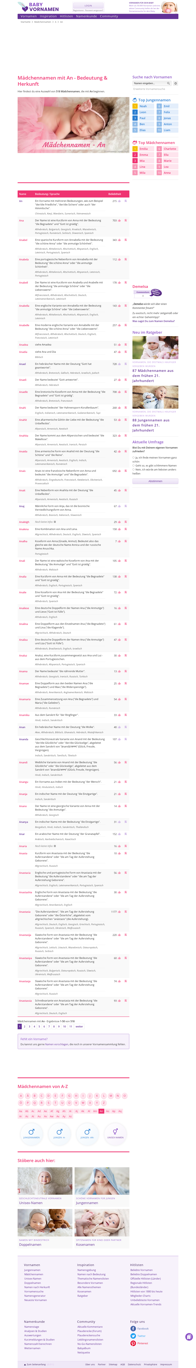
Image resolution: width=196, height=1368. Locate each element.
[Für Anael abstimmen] (119, 364)
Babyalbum (83, 1348)
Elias (143, 130)
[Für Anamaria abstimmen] (119, 699)
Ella (166, 155)
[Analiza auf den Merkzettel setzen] (125, 639)
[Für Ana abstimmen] (119, 220)
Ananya (23, 822)
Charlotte (170, 149)
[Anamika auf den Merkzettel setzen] (125, 715)
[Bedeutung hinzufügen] (54, 522)
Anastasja (24, 981)
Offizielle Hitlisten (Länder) (145, 1278)
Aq (120, 1111)
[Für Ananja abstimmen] (119, 794)
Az (70, 1116)
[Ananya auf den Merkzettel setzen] (125, 821)
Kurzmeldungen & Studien (39, 1339)
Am (95, 1111)
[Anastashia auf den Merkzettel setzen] (125, 892)
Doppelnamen (32, 1283)
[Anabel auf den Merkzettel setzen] (125, 240)
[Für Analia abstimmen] (119, 576)
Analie (22, 592)
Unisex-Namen (32, 1278)
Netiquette (83, 1352)
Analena (24, 529)
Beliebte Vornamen (141, 1270)
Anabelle (24, 325)
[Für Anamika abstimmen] (119, 715)
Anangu (23, 782)
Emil (167, 106)
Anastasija (25, 935)
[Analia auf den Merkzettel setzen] (125, 576)
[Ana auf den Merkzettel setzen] (125, 220)
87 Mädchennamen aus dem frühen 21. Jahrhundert (153, 375)
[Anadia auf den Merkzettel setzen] (125, 351)
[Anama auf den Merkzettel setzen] (125, 671)
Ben (142, 124)
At (33, 1116)
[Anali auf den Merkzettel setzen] (125, 560)
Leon (143, 112)
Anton (168, 124)
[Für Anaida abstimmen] (119, 451)
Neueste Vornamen (35, 1300)
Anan (22, 727)
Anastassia (25, 1000)
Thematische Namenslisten (93, 1278)
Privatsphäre (150, 1364)
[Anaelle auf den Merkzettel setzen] (125, 391)
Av (45, 1116)
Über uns (90, 1364)
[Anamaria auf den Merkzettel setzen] (125, 699)
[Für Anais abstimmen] (119, 471)
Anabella (24, 305)
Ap (113, 1111)
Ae (45, 1111)
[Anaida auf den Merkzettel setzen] (125, 451)
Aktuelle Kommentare (90, 1326)
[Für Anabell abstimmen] (119, 282)
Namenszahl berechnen (38, 1344)
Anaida (23, 451)
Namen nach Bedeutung (91, 1274)
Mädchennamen (33, 1274)
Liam (167, 130)
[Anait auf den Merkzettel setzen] (125, 490)
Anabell (23, 282)
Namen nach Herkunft (37, 1287)
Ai (70, 1111)
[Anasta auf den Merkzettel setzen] (125, 853)
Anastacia (24, 873)
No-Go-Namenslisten (89, 1344)
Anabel (23, 240)
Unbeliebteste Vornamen (145, 1300)
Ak (82, 1111)
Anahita (23, 435)
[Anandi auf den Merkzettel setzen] (125, 762)
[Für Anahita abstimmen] (119, 435)
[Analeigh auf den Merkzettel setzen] (125, 522)
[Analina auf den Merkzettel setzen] (125, 623)
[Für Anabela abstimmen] (119, 259)
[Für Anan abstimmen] (119, 727)
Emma (144, 155)
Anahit (23, 420)
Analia (22, 576)
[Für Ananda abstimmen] (119, 739)
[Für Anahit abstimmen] (119, 420)
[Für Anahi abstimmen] (119, 407)
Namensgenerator (35, 1295)
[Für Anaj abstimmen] (119, 506)
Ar (20, 1116)
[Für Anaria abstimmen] (119, 846)
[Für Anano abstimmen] (119, 806)
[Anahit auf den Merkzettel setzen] (125, 419)
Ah (64, 1111)
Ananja (23, 794)
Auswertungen (32, 1335)
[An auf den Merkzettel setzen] (125, 201)
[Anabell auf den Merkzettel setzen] (125, 282)
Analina (23, 624)
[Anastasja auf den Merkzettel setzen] (125, 981)
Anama (23, 671)
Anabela (24, 259)
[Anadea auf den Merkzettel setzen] (125, 344)
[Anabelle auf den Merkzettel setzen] (125, 325)
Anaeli (22, 380)
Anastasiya (25, 958)
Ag (57, 1111)
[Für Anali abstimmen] (119, 560)
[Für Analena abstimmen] (119, 529)
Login (88, 5)
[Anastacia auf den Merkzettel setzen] (125, 872)
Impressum (166, 1364)
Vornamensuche (33, 1291)
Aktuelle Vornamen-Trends (145, 1304)
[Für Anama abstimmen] (119, 671)
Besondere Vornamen (90, 1283)
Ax (58, 1116)
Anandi (23, 762)
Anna (167, 173)
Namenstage (31, 1326)
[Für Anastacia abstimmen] (119, 873)
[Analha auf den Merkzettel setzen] (125, 541)
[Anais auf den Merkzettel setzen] (125, 470)
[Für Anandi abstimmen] (119, 762)
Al (89, 1111)
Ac (33, 1111)
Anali (22, 560)
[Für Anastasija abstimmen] (119, 935)
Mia (142, 161)
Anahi (22, 407)
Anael (22, 364)
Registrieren (78, 10)
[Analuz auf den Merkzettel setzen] (125, 655)
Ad (39, 1111)
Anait (22, 490)
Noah (143, 106)
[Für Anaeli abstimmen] (119, 380)
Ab (26, 1111)
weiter (79, 1026)
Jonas (167, 118)
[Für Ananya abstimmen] (119, 822)
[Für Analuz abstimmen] (119, 655)
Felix (167, 112)
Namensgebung (86, 1270)
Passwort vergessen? (94, 10)
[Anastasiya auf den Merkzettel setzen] (125, 958)
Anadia (23, 352)
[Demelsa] (147, 298)
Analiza (23, 639)
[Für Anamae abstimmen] (119, 683)
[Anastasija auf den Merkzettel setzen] (125, 934)
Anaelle (23, 392)
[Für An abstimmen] (119, 201)
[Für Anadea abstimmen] (119, 344)
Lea (166, 167)
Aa (20, 1111)
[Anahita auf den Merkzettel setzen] (125, 435)
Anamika (24, 715)
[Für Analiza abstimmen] (119, 639)
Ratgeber (82, 1295)
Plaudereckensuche (88, 1335)
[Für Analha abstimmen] (119, 541)
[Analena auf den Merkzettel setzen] (125, 529)
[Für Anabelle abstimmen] (119, 325)
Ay (64, 1116)
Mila (142, 173)
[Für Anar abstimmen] (119, 834)
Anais (22, 471)
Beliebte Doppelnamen (143, 1274)
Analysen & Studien (35, 1331)
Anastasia (24, 911)
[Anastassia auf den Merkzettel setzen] (125, 1000)
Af (52, 1111)
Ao (107, 1111)
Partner (102, 1364)
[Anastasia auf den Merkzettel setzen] (125, 911)
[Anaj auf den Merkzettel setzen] (125, 506)
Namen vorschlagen (56, 1044)
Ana (21, 220)
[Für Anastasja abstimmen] (119, 981)
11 (70, 1026)
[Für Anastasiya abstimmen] (119, 958)
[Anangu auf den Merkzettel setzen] (125, 781)
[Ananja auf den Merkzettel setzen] (125, 794)
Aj (76, 1111)
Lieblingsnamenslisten (90, 1339)
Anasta (23, 853)
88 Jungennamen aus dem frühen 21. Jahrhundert (151, 425)
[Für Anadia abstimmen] (119, 352)
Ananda (23, 739)
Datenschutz (134, 1364)
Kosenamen (84, 1291)
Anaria (23, 846)
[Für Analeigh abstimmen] (119, 522)
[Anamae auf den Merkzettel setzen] (125, 683)
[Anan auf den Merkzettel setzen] (125, 727)
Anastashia (25, 892)
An (20, 201)
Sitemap (113, 1364)
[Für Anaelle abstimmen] (119, 392)
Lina (142, 167)
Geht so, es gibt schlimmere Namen (156, 465)
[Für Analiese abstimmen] (119, 608)
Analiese (24, 608)
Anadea (23, 344)
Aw (51, 1116)
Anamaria (24, 699)
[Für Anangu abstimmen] (119, 782)
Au (39, 1116)
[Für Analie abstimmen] (119, 592)
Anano (23, 806)
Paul (142, 118)
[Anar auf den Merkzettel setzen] (125, 834)
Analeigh (24, 522)
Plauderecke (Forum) (89, 1331)
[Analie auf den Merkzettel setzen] (125, 592)
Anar (22, 834)
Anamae (24, 683)
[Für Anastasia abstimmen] (119, 911)
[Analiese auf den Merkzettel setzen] (125, 608)
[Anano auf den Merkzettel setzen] (125, 806)
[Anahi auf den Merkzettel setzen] (125, 407)
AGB (123, 1364)
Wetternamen (32, 1348)
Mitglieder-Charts (140, 1295)
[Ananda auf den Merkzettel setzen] (125, 739)
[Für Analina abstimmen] (119, 624)
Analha (23, 541)
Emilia (144, 149)
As (26, 1116)
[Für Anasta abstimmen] (119, 853)
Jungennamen (32, 1270)
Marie (168, 161)
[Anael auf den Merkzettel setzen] (125, 364)
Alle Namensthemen (89, 1287)
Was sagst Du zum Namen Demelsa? (153, 321)
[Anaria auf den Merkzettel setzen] (125, 846)
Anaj (21, 506)
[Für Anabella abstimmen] (119, 305)
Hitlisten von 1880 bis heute (146, 1291)
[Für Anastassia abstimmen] (119, 1000)
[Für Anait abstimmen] (119, 490)
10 (64, 1026)
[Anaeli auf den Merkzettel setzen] (125, 379)
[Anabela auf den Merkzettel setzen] (125, 259)
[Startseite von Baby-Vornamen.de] (38, 11)
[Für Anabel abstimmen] (119, 240)
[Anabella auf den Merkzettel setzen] (125, 305)
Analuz (23, 655)
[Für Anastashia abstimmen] (119, 892)
